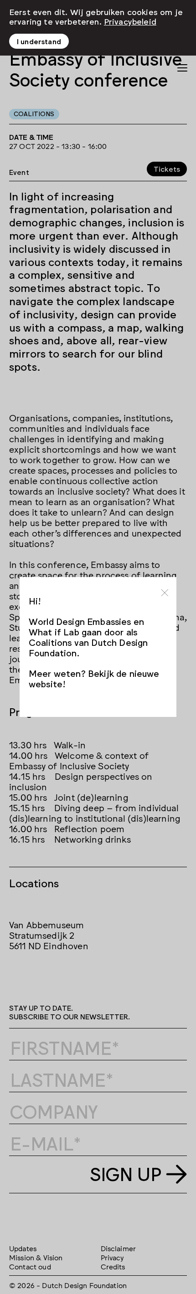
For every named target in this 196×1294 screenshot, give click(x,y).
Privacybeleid (130, 21)
